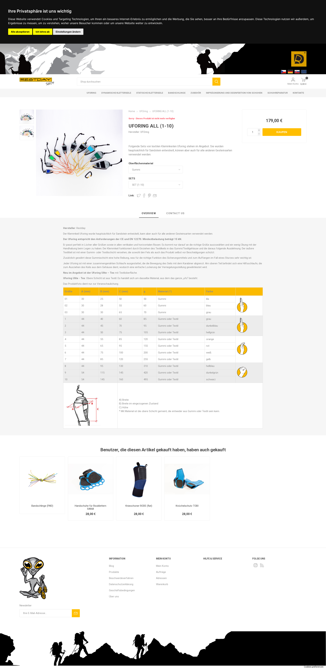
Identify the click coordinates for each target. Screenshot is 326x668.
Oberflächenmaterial (141, 163)
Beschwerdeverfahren (121, 578)
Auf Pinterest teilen (149, 195)
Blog (111, 565)
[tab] (149, 213)
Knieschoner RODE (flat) (138, 505)
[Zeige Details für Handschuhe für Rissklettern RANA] (90, 479)
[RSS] (262, 565)
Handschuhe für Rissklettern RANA (90, 507)
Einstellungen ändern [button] (68, 31)
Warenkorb (162, 584)
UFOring (144, 131)
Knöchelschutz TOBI (187, 505)
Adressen (161, 578)
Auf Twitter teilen (139, 195)
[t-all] (27, 117)
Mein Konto (293, 84)
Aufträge (161, 572)
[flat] (138, 479)
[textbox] (144, 82)
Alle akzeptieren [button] (20, 31)
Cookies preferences (313, 667)
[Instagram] (255, 565)
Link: (131, 195)
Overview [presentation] (149, 213)
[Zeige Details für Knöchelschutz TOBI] (187, 479)
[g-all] (27, 133)
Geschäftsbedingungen (122, 590)
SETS (132, 178)
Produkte (114, 572)
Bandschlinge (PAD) (42, 505)
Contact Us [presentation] (175, 213)
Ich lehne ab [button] (43, 31)
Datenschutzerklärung (121, 584)
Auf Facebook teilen (144, 195)
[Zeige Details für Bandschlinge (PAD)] (42, 479)
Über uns (114, 596)
